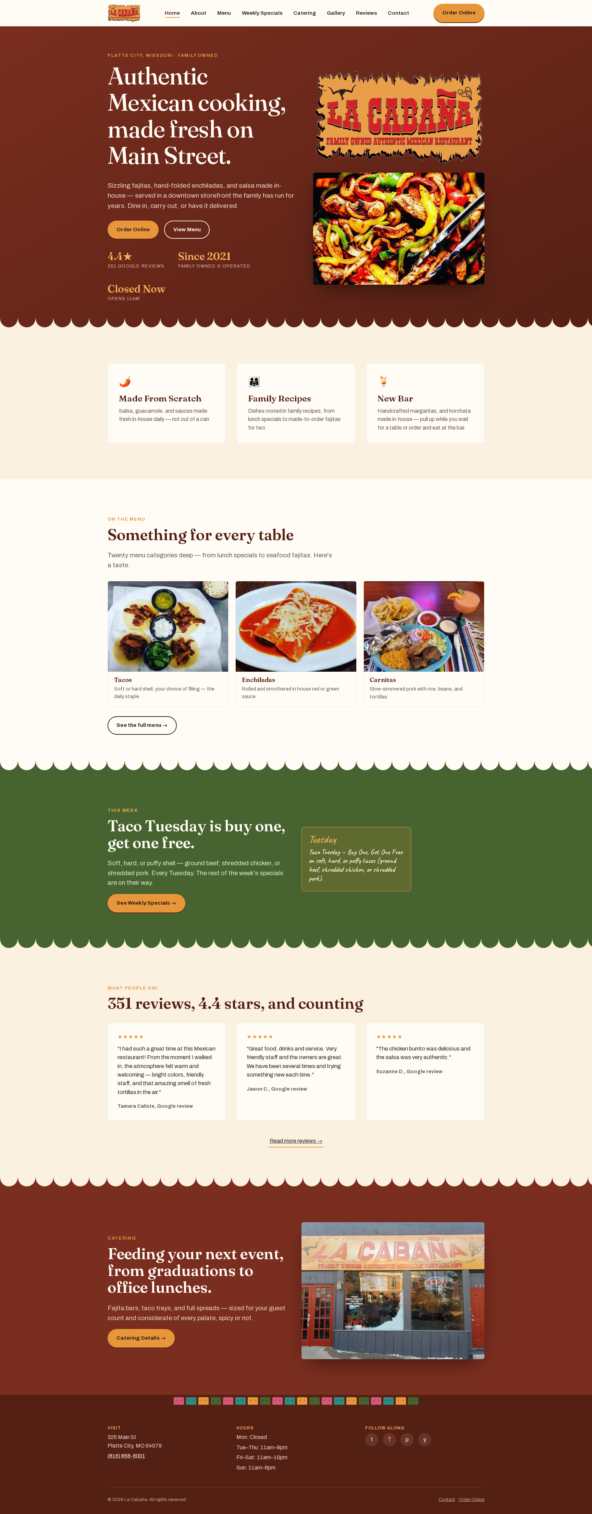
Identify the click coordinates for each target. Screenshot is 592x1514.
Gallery (336, 12)
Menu (224, 12)
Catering (304, 12)
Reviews (366, 12)
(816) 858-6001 (126, 1456)
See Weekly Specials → (146, 903)
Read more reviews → (296, 1141)
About (198, 12)
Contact (398, 12)
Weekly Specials (262, 12)
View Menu (187, 229)
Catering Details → (141, 1338)
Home (172, 12)
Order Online (459, 12)
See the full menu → (142, 725)
